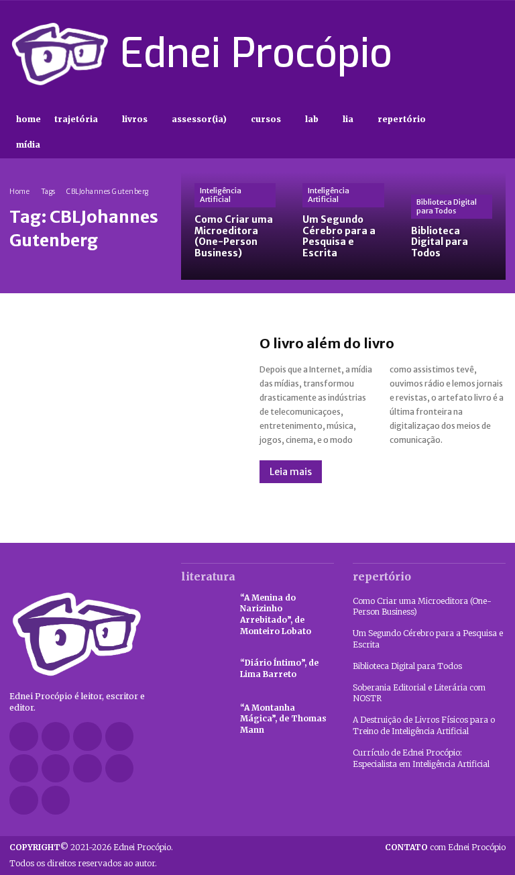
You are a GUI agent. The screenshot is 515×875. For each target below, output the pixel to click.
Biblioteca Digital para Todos (446, 206)
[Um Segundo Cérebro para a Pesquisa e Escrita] (343, 226)
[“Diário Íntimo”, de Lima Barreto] (204, 669)
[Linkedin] (119, 736)
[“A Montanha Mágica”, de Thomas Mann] (204, 719)
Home (19, 191)
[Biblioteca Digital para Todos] (452, 226)
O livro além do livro (327, 343)
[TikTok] (450, 53)
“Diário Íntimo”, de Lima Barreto (279, 668)
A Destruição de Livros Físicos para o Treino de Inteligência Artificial (424, 725)
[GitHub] (56, 736)
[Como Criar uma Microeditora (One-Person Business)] (235, 226)
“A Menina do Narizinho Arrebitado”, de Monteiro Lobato (275, 614)
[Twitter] (473, 53)
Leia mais (291, 472)
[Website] (119, 768)
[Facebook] (402, 53)
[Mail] (23, 768)
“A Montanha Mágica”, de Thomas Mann (283, 719)
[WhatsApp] (23, 800)
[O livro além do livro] (121, 409)
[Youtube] (497, 53)
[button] (494, 132)
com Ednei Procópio (445, 847)
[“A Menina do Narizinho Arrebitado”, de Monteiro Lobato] (204, 611)
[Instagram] (426, 53)
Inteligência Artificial (220, 195)
